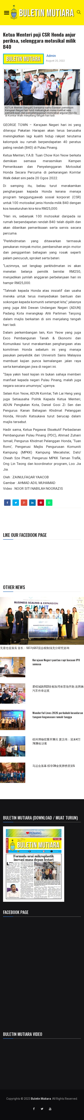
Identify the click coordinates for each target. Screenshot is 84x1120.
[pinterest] (41, 502)
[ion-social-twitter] (42, 1109)
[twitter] (16, 502)
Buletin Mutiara (41, 1098)
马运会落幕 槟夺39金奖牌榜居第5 (53, 765)
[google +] (24, 502)
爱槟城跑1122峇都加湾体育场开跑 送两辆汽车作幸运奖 (58, 688)
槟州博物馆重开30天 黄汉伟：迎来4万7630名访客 (56, 741)
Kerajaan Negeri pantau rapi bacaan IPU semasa (56, 662)
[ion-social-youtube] (50, 1109)
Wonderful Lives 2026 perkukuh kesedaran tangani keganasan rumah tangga (57, 715)
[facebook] (7, 502)
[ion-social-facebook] (34, 1109)
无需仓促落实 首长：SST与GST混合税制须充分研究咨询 (36, 648)
